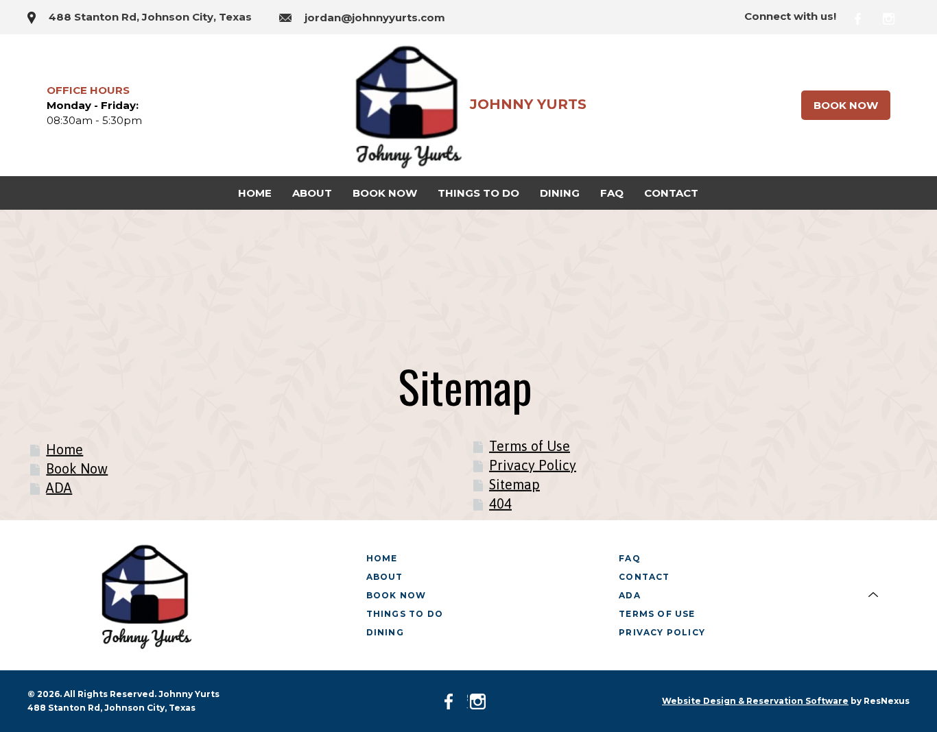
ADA (59, 487)
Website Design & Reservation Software (755, 701)
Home (64, 448)
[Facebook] (866, 17)
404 (500, 503)
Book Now (846, 105)
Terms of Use (529, 445)
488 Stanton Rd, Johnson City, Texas (150, 16)
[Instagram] (896, 17)
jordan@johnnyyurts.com (375, 17)
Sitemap (514, 483)
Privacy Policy (532, 464)
